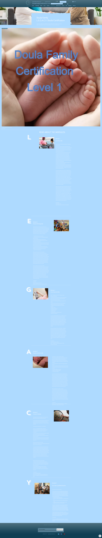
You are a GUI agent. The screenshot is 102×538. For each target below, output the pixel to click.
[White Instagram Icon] (57, 1)
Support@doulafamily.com (36, 1)
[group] (51, 79)
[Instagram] (60, 534)
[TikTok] (63, 534)
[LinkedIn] (58, 534)
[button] (67, 4)
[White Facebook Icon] (56, 1)
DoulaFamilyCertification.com (41, 3)
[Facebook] (61, 534)
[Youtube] (64, 534)
